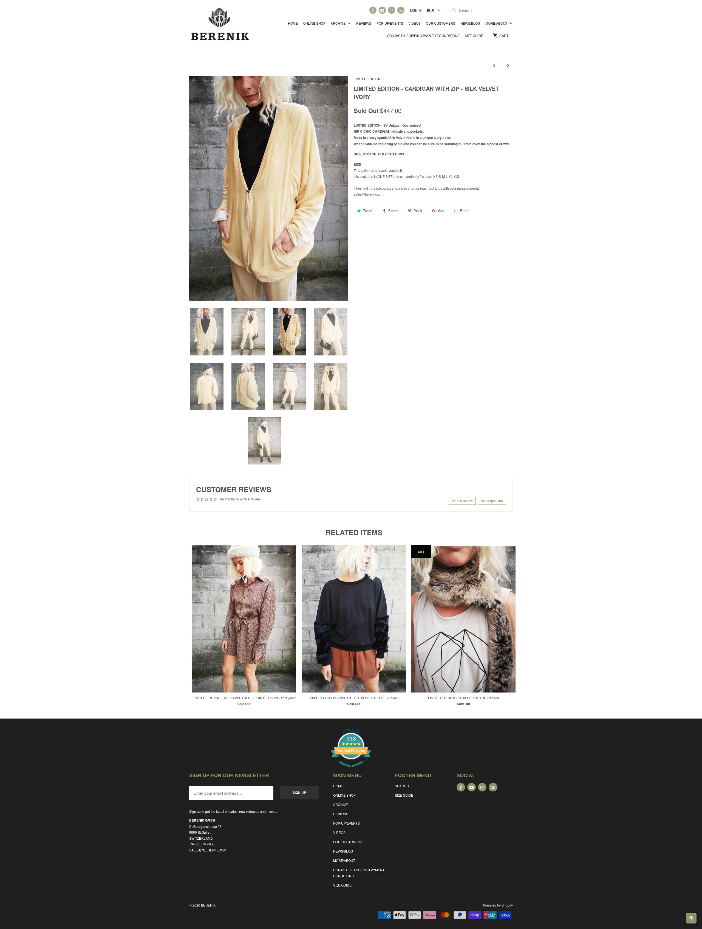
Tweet (367, 210)
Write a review (462, 500)
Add (441, 210)
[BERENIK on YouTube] (382, 10)
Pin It (418, 210)
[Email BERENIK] (400, 10)
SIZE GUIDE (474, 35)
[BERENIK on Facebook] (373, 10)
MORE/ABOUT (496, 23)
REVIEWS (363, 23)
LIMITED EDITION (367, 78)
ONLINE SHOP (314, 23)
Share (393, 210)
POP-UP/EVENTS (390, 23)
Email (464, 210)
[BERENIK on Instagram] (391, 10)
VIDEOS (414, 23)
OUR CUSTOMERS (440, 23)
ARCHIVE (338, 23)
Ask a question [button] (492, 500)
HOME (293, 23)
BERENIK (208, 905)
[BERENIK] (220, 26)
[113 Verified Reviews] (351, 769)
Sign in (416, 10)
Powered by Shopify (498, 905)
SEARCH (402, 785)
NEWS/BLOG (470, 23)
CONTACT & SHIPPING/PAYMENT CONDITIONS (423, 35)
